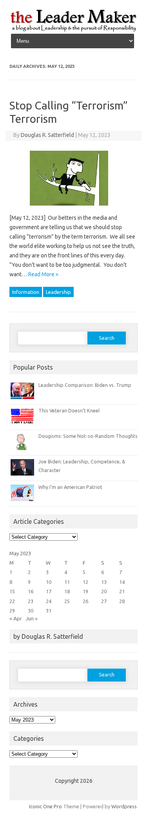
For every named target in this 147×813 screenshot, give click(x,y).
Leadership (58, 292)
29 (12, 610)
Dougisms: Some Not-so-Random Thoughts (88, 436)
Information (25, 292)
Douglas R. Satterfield (47, 135)
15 (12, 591)
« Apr (15, 618)
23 (30, 601)
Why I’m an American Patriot (70, 487)
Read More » (43, 274)
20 (104, 591)
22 (12, 601)
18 (67, 591)
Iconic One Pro (45, 806)
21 (122, 591)
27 (104, 601)
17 (48, 591)
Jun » (31, 618)
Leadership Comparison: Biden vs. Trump (84, 385)
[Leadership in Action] (73, 30)
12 (85, 582)
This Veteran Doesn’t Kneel (69, 410)
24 (48, 601)
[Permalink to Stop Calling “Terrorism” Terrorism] (74, 208)
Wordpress (124, 806)
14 (122, 582)
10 (48, 582)
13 (104, 582)
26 (85, 601)
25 (67, 601)
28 (122, 601)
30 (30, 610)
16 (30, 591)
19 (85, 591)
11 (67, 582)
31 (48, 610)
